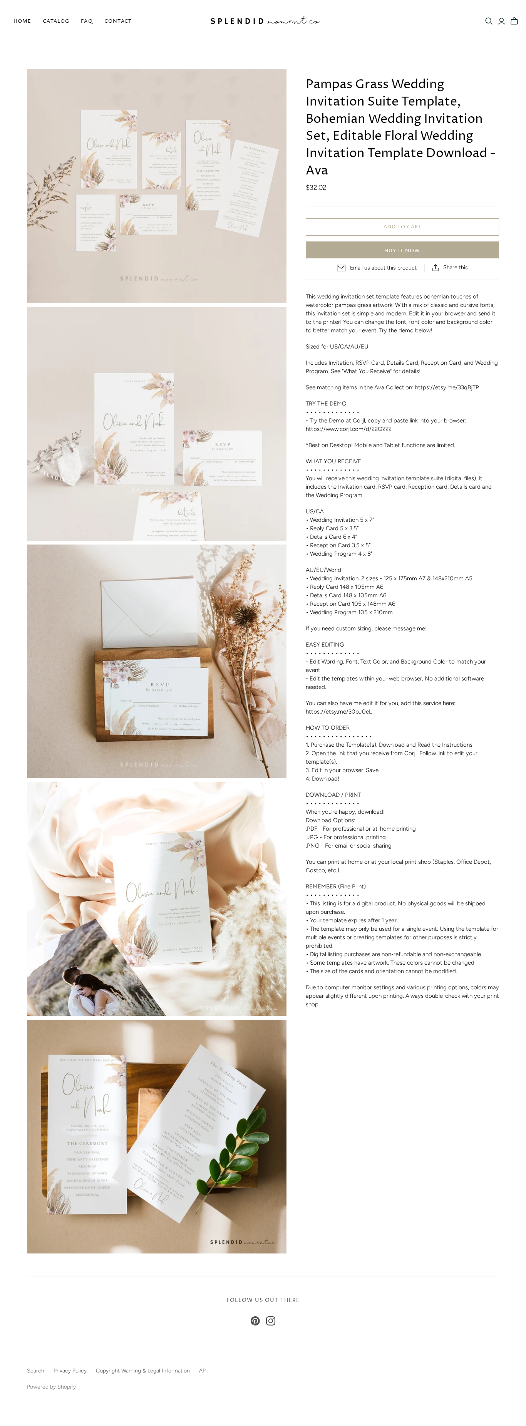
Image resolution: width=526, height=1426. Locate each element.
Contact (118, 21)
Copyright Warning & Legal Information (143, 1370)
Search (35, 1370)
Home (22, 21)
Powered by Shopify (51, 1387)
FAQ (86, 21)
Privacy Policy (70, 1370)
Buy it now (402, 250)
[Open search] (489, 21)
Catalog (56, 21)
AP (202, 1370)
